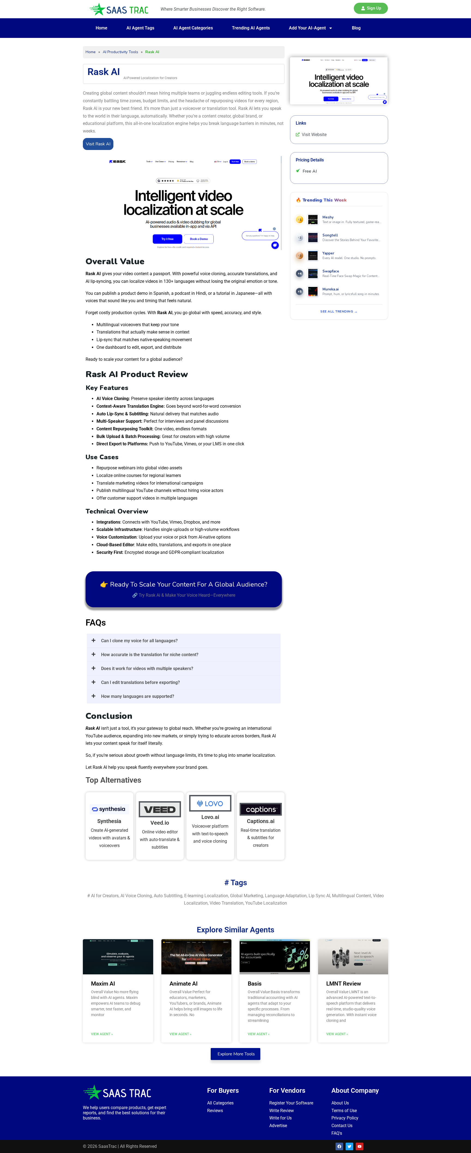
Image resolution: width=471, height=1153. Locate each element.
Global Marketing (246, 895)
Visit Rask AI (98, 144)
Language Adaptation (286, 895)
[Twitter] (349, 1146)
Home (101, 28)
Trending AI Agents (251, 28)
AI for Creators (105, 895)
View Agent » (102, 1034)
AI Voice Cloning (136, 895)
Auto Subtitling (168, 895)
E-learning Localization (206, 895)
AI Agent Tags (140, 28)
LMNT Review (343, 983)
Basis (255, 983)
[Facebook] (339, 1146)
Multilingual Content (351, 895)
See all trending (336, 311)
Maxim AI (103, 983)
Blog (356, 28)
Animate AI (184, 983)
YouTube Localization (266, 903)
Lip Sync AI (319, 895)
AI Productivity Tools (120, 52)
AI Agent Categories (193, 28)
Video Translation (226, 903)
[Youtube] (359, 1146)
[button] (371, 8)
